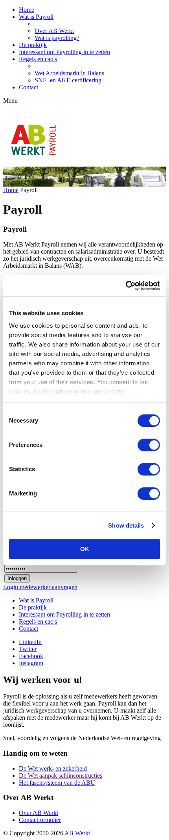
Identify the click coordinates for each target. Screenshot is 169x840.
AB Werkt (77, 833)
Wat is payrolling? (57, 37)
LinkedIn (30, 642)
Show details (126, 525)
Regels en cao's (38, 59)
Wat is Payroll (36, 16)
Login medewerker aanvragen (40, 587)
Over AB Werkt (54, 30)
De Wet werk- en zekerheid (53, 768)
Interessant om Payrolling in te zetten (64, 52)
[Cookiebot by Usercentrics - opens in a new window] (125, 286)
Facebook (31, 656)
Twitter (28, 649)
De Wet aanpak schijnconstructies (60, 775)
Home (26, 9)
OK (84, 549)
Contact (28, 87)
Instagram (31, 663)
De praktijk (33, 45)
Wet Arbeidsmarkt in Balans (69, 73)
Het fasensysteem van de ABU (57, 782)
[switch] (149, 445)
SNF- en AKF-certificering (68, 80)
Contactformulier (40, 819)
